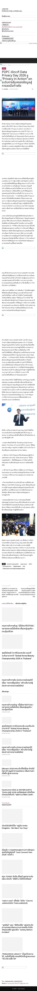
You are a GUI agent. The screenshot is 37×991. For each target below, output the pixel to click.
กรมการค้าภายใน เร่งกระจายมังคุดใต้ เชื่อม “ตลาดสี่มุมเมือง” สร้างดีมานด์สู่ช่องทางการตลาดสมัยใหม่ (17, 682)
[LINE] (23, 577)
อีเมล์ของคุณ (5, 36)
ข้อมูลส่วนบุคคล (17, 566)
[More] (32, 577)
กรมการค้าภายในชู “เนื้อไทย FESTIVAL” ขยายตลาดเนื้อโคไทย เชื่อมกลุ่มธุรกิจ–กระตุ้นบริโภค (18, 628)
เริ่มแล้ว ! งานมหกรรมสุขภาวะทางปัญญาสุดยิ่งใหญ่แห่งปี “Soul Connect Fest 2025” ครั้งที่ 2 (18, 852)
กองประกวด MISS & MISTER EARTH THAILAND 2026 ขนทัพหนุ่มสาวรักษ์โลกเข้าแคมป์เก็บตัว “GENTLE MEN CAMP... (18, 792)
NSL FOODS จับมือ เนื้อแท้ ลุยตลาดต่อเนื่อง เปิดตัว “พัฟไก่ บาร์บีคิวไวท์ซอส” (17, 877)
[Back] (2, 7)
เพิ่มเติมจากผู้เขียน (20, 603)
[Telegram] (18, 577)
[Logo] (14, 65)
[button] (3, 60)
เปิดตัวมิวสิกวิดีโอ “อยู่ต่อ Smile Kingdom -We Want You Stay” (15, 826)
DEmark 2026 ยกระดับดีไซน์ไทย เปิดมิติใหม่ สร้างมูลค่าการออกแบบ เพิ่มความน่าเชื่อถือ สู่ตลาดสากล (18, 771)
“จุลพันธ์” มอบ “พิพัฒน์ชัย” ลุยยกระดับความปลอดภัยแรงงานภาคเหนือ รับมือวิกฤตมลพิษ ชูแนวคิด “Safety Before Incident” (17, 928)
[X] (5, 5)
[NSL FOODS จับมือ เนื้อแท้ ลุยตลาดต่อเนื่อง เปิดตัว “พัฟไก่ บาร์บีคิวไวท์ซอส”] (18, 867)
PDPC (30, 564)
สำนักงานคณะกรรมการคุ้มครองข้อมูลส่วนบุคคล (14, 568)
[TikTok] (4, 5)
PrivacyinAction (7, 566)
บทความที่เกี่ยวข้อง (7, 603)
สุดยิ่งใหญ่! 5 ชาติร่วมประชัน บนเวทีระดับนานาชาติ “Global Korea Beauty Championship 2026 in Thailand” (18, 655)
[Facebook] (2, 5)
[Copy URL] (27, 577)
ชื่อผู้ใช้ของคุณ (6, 16)
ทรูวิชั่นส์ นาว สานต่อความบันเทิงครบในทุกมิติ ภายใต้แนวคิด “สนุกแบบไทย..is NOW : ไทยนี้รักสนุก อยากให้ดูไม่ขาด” (10, 592)
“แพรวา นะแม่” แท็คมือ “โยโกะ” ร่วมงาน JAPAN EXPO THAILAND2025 (17, 902)
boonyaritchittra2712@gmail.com (18, 983)
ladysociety (23, 564)
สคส (24, 566)
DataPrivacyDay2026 (12, 564)
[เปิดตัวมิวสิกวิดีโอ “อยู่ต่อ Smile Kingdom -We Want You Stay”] (18, 816)
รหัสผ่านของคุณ (6, 22)
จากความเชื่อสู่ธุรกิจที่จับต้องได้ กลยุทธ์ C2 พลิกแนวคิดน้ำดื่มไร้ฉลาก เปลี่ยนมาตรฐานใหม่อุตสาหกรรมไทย (27, 592)
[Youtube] (6, 5)
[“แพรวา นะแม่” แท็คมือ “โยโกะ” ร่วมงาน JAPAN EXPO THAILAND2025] (18, 891)
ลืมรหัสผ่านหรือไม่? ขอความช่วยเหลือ (12, 27)
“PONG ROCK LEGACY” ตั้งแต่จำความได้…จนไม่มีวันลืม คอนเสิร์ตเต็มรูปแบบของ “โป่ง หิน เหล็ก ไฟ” (18, 956)
